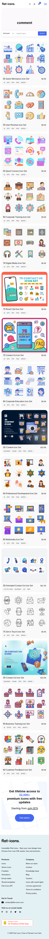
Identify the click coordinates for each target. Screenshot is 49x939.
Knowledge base (32, 871)
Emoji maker (6, 878)
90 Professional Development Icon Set (20, 493)
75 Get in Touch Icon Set (14, 632)
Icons (4, 864)
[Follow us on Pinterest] (2, 912)
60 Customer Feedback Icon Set (17, 770)
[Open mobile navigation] (45, 4)
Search (42, 33)
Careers (29, 878)
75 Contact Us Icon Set (13, 355)
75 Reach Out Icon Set (13, 309)
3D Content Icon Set (12, 447)
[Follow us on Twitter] (15, 912)
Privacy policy (31, 893)
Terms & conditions (33, 889)
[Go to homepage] (8, 4)
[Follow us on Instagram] (6, 912)
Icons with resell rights (34, 882)
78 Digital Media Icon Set (14, 263)
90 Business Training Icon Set (16, 724)
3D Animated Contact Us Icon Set (18, 586)
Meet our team (32, 864)
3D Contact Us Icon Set (13, 678)
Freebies (5, 871)
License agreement (33, 886)
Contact (29, 867)
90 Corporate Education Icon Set (17, 401)
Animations (6, 875)
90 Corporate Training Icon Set (16, 217)
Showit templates (8, 882)
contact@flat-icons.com (14, 902)
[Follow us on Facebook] (11, 912)
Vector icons (6, 867)
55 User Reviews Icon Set (14, 125)
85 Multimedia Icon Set (13, 539)
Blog (27, 875)
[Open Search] (30, 4)
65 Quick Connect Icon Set (15, 171)
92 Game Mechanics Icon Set (16, 79)
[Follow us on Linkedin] (20, 912)
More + (23, 82)
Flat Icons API (7, 886)
